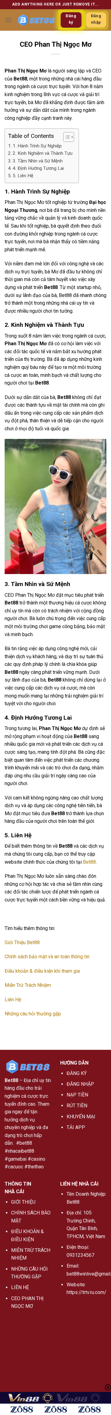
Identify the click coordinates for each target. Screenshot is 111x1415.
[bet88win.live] (36, 20)
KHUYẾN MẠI (81, 1117)
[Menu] (8, 19)
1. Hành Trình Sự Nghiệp (37, 146)
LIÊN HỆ (20, 1287)
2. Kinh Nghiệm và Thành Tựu (42, 153)
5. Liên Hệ (23, 175)
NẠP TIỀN (77, 1095)
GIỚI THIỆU (23, 1202)
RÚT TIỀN (77, 1105)
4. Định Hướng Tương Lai (38, 168)
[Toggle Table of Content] (65, 137)
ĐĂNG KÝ (77, 1073)
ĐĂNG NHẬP (80, 1084)
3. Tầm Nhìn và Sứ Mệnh (38, 161)
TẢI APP (76, 1127)
